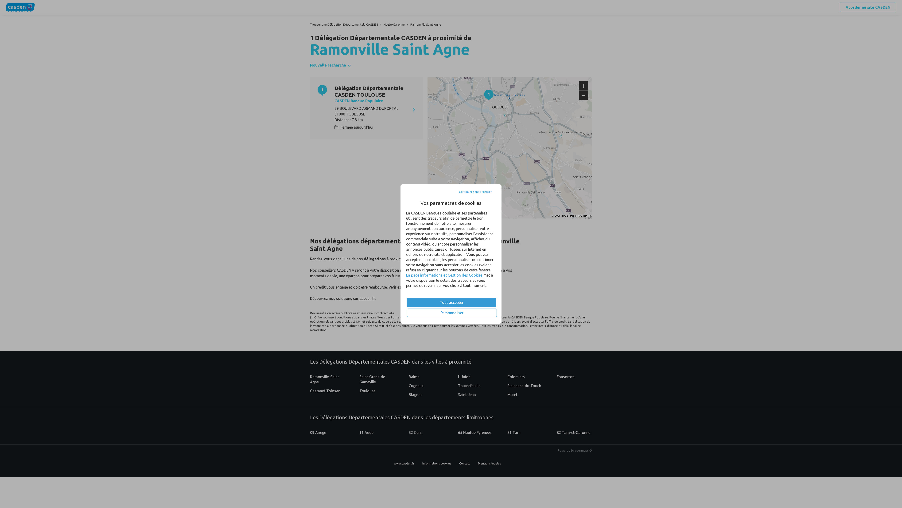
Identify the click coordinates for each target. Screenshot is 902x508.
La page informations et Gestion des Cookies (444, 275)
